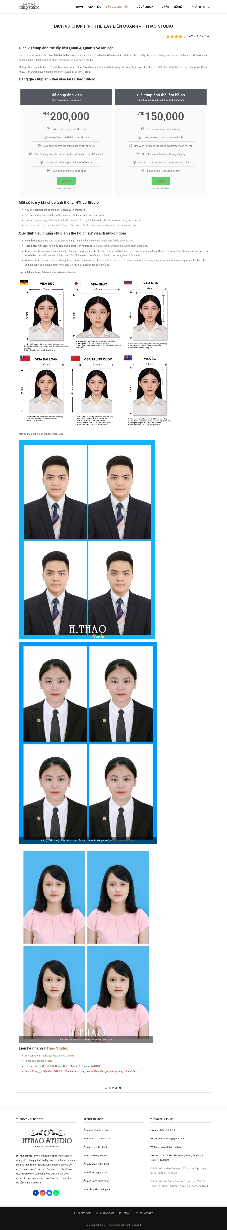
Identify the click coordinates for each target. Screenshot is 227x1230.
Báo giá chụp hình (117, 6)
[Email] (200, 6)
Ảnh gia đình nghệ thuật (96, 1164)
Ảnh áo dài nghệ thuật (95, 1147)
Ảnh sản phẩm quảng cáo (97, 1189)
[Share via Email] (120, 1088)
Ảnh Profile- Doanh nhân (96, 1138)
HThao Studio (55, 1048)
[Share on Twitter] (113, 1088)
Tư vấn (164, 6)
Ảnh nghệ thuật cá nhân (96, 1130)
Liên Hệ (178, 6)
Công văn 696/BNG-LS (123, 840)
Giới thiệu (94, 6)
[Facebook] (193, 6)
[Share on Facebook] (109, 1088)
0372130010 (67, 1055)
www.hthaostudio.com (173, 1147)
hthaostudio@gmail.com (171, 1138)
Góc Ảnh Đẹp (144, 6)
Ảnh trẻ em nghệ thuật (95, 1172)
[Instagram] (196, 6)
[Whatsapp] (204, 6)
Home (79, 6)
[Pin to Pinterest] (116, 1088)
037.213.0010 (162, 1130)
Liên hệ (66, 180)
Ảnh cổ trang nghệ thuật (96, 1180)
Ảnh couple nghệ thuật (95, 1155)
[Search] (209, 6)
